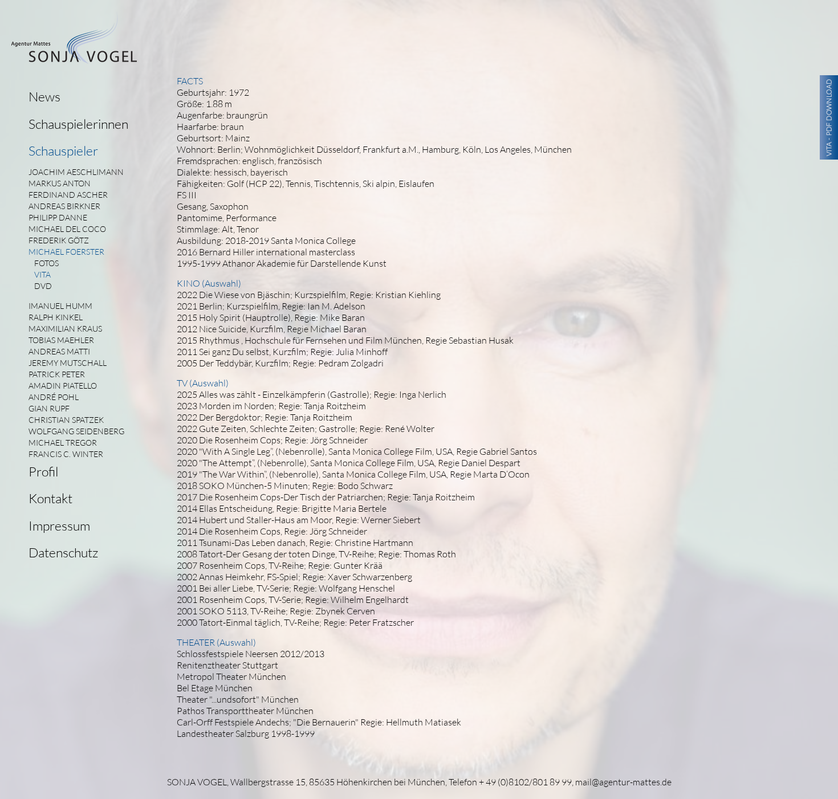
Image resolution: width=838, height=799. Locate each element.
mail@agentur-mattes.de (623, 782)
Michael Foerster (66, 251)
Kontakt (50, 498)
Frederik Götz (59, 240)
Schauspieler (63, 150)
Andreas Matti (59, 351)
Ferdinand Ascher (68, 194)
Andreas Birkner (64, 206)
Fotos (46, 263)
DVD (43, 286)
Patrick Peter (57, 374)
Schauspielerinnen (78, 124)
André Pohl (54, 397)
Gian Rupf (49, 408)
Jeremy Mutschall (68, 363)
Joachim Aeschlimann (76, 172)
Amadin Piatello (63, 385)
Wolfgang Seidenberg (76, 431)
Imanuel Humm (60, 306)
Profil (43, 471)
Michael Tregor (63, 442)
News (44, 96)
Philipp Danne (58, 217)
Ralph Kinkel (56, 317)
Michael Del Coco (67, 229)
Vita (42, 274)
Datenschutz (63, 552)
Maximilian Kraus (65, 328)
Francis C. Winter (66, 454)
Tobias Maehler (61, 340)
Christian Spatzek (66, 420)
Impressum (59, 525)
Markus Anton (60, 183)
